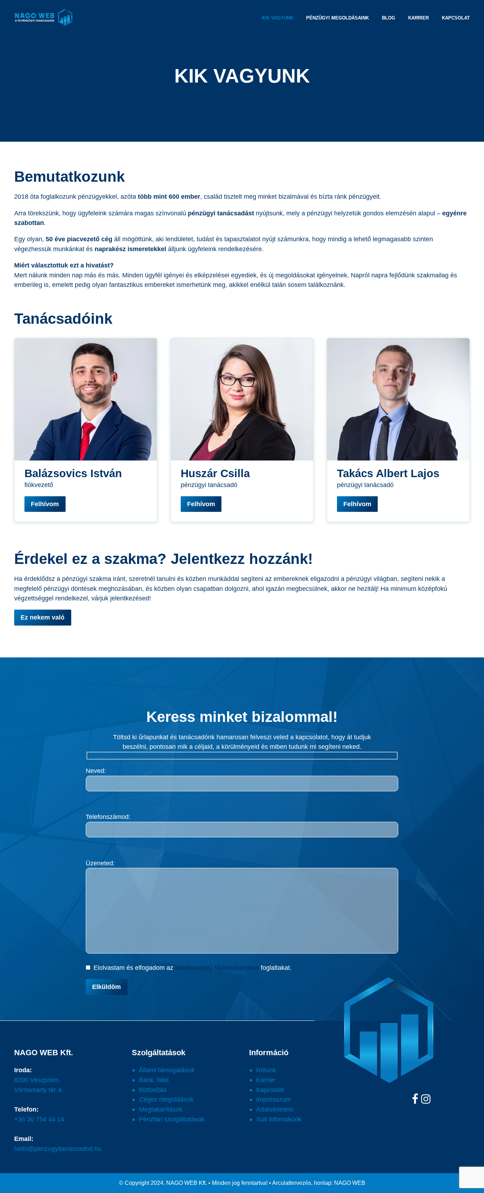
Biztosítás (153, 1089)
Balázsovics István (73, 473)
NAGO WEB (349, 1183)
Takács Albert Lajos (388, 473)
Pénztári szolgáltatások (171, 1119)
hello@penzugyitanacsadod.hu (57, 1148)
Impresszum (273, 1099)
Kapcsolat (456, 18)
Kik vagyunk (277, 18)
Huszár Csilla (215, 473)
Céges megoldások (166, 1099)
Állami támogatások (167, 1070)
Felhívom (45, 504)
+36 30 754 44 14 (39, 1119)
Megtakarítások (160, 1109)
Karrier (418, 18)
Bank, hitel (154, 1080)
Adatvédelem (274, 1109)
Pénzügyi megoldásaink (337, 18)
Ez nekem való (42, 617)
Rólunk (266, 1070)
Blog (388, 18)
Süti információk (279, 1119)
